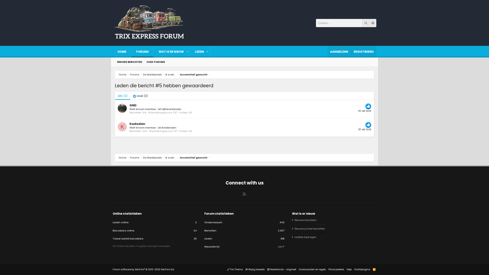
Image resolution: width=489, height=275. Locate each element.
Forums (142, 52)
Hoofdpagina (362, 269)
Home (122, 52)
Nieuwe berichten (129, 62)
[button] (187, 51)
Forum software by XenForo (144, 269)
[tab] (140, 96)
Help (349, 269)
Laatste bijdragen (305, 237)
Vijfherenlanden (171, 109)
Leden (199, 52)
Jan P (281, 246)
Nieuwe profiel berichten (310, 229)
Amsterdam (168, 127)
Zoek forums (156, 62)
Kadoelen (137, 124)
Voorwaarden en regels (312, 269)
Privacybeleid (336, 269)
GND (133, 105)
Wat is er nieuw (171, 52)
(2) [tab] (123, 96)
